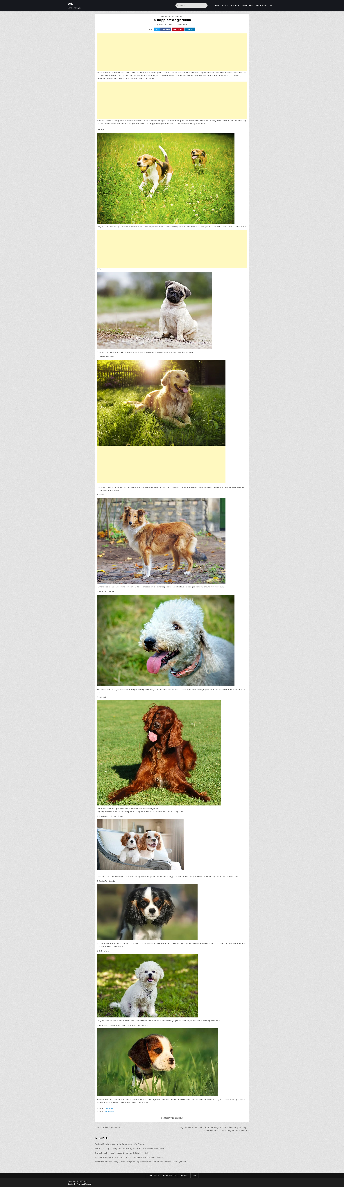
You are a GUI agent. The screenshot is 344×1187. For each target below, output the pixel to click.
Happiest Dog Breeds (176, 1118)
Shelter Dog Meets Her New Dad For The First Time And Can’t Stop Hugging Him (129, 1157)
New (271, 5)
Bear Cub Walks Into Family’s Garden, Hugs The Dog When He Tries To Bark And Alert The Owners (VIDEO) (140, 1161)
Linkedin (191, 29)
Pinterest (179, 29)
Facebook (166, 29)
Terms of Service (169, 1175)
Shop (194, 1175)
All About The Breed (229, 5)
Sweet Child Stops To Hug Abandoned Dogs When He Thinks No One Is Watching (129, 1148)
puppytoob (109, 1111)
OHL (70, 3)
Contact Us (184, 1175)
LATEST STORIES (247, 5)
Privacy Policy (153, 1175)
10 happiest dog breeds (172, 20)
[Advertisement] (172, 52)
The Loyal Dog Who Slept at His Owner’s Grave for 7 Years (119, 1144)
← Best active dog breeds (107, 1127)
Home (217, 5)
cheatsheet (109, 1108)
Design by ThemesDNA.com (80, 1184)
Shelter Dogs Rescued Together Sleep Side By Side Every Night (122, 1153)
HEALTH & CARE (261, 5)
